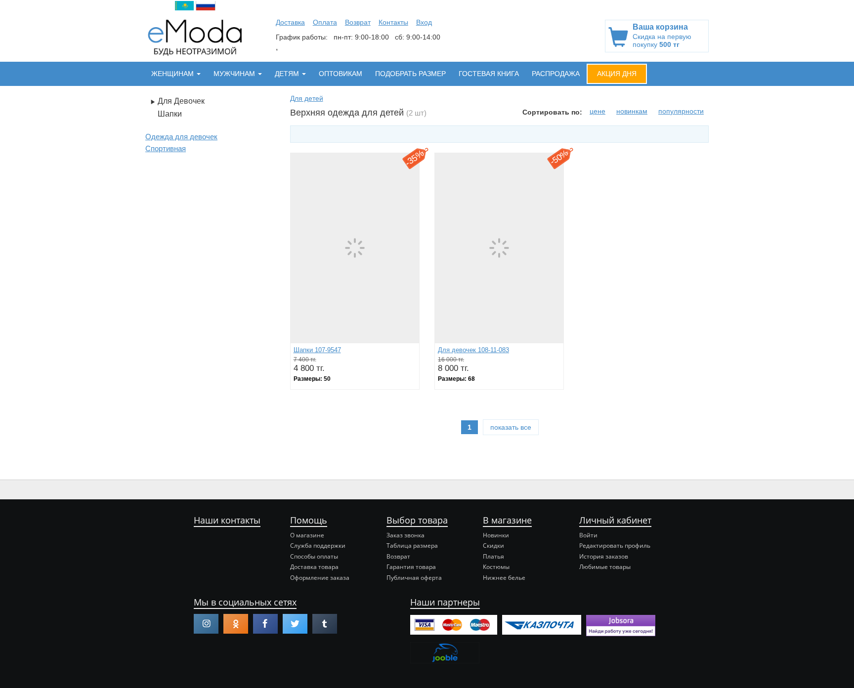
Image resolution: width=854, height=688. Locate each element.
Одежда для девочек (181, 136)
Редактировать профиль (614, 545)
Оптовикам (340, 74)
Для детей (306, 98)
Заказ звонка (405, 535)
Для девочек (181, 101)
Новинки (496, 535)
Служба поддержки (317, 545)
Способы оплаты (314, 556)
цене (597, 111)
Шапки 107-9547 (317, 350)
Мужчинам (235, 74)
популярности (681, 111)
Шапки (170, 114)
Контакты (393, 22)
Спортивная (165, 148)
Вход (424, 22)
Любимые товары (605, 567)
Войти (588, 535)
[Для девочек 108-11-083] (499, 247)
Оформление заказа (319, 577)
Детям (288, 74)
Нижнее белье (504, 577)
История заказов (603, 556)
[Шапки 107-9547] (355, 247)
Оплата (325, 22)
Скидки (493, 545)
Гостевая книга (489, 74)
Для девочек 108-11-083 (473, 350)
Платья (493, 556)
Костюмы (496, 567)
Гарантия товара (411, 567)
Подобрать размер (410, 74)
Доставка (290, 22)
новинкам (631, 111)
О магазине (307, 535)
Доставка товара (314, 567)
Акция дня (617, 74)
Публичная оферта (414, 577)
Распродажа (556, 74)
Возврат (358, 22)
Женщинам (173, 74)
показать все (510, 427)
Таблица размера (412, 545)
